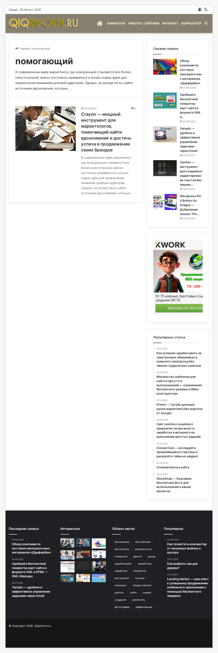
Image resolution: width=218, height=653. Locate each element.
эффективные (143, 607)
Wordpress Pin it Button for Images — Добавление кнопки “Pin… (190, 205)
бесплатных (122, 549)
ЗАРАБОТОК (116, 23)
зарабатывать (123, 563)
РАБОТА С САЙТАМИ (143, 23)
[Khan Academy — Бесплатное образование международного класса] (99, 566)
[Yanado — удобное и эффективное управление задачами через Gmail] (165, 134)
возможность (143, 549)
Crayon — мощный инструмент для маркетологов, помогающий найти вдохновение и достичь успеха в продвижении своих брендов (106, 132)
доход (151, 556)
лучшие (140, 578)
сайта (133, 592)
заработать (145, 563)
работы (119, 592)
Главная (24, 48)
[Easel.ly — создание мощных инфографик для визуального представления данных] (99, 543)
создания (120, 599)
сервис (147, 592)
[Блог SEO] (44, 23)
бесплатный (142, 541)
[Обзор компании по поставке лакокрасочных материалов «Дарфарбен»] (165, 67)
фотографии (122, 607)
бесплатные (122, 541)
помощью (121, 585)
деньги (137, 556)
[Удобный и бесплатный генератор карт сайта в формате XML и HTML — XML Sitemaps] (165, 100)
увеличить (138, 599)
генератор (121, 556)
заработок (139, 570)
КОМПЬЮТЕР (191, 23)
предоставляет (142, 585)
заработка (121, 570)
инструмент (122, 578)
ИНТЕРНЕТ (170, 23)
